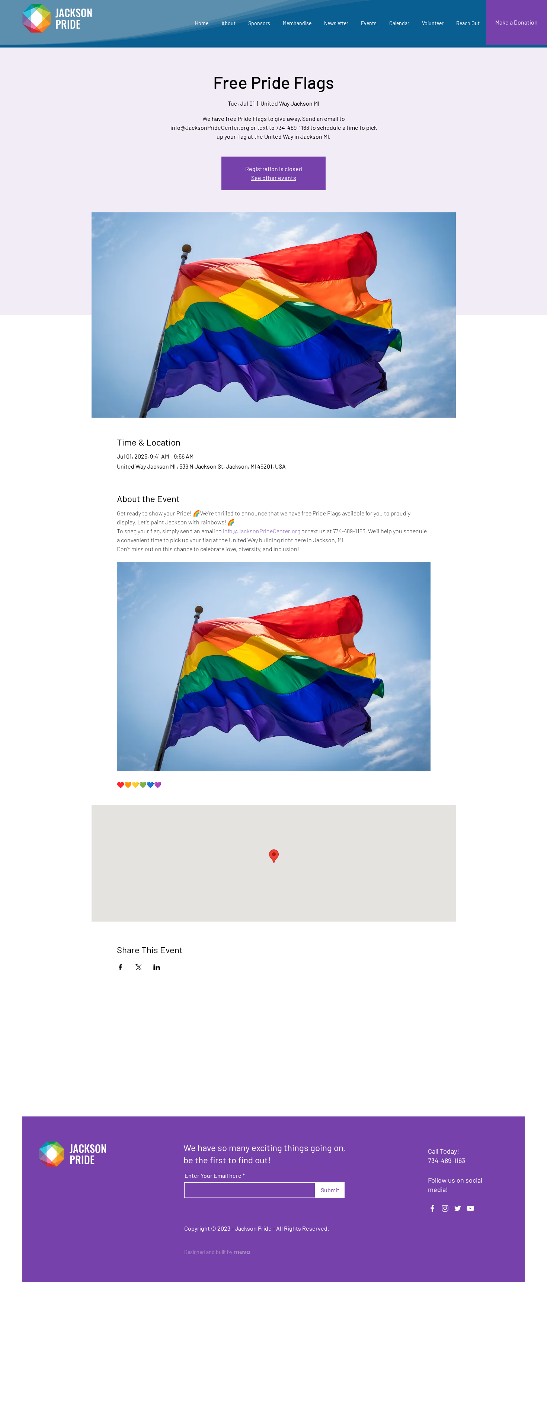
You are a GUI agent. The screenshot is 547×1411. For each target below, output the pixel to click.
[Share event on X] (138, 967)
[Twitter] (457, 1208)
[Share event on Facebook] (120, 967)
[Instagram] (445, 1208)
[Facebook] (432, 1208)
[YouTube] (470, 1208)
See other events (273, 177)
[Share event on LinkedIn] (156, 967)
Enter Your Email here (213, 1176)
